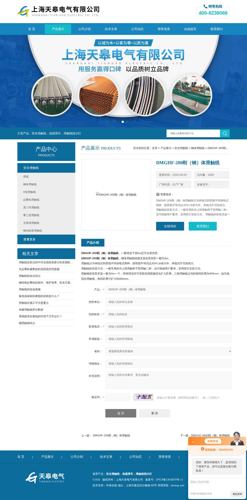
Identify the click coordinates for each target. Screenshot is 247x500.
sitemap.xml (177, 485)
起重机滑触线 (31, 199)
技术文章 (111, 29)
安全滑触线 (181, 148)
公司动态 (137, 29)
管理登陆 (163, 485)
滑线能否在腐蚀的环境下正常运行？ (40, 316)
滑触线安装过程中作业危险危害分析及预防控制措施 (46, 262)
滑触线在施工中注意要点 (34, 302)
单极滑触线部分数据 (31, 309)
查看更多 (29, 239)
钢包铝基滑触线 (32, 230)
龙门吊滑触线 (31, 207)
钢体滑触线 (198, 148)
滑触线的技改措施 (30, 289)
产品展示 (58, 29)
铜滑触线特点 (27, 323)
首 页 (31, 29)
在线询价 (170, 226)
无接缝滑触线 (31, 222)
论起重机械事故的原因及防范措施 (39, 269)
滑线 (26, 176)
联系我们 (217, 29)
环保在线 (111, 485)
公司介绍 (84, 29)
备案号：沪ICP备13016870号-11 (164, 479)
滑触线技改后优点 (30, 275)
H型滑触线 (29, 192)
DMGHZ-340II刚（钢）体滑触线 (210, 435)
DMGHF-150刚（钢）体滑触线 (111, 435)
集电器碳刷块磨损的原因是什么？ (39, 296)
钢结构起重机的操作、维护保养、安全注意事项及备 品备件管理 (46, 282)
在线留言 (190, 29)
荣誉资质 (164, 29)
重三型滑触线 (31, 215)
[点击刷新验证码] (143, 397)
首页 (154, 148)
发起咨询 (237, 494)
